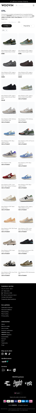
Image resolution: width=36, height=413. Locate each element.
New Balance (18, 17)
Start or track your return (10, 295)
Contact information (6, 297)
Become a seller (5, 326)
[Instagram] (2, 354)
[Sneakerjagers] (18, 383)
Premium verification (7, 330)
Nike (33, 15)
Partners (3, 338)
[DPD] (9, 370)
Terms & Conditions (6, 309)
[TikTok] (9, 354)
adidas (3, 17)
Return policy (4, 313)
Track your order (7, 293)
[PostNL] (3, 370)
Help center (6, 290)
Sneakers (4, 22)
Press (2, 345)
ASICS (12, 17)
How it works (4, 328)
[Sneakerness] (7, 383)
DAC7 (2, 341)
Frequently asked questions (8, 299)
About (3, 324)
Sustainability (4, 336)
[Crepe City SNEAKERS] (28, 383)
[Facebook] (6, 354)
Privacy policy (5, 316)
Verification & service (6, 307)
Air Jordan (8, 17)
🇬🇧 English (17, 393)
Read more (4, 19)
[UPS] (14, 370)
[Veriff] (4, 361)
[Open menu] (34, 5)
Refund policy (5, 311)
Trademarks (4, 343)
